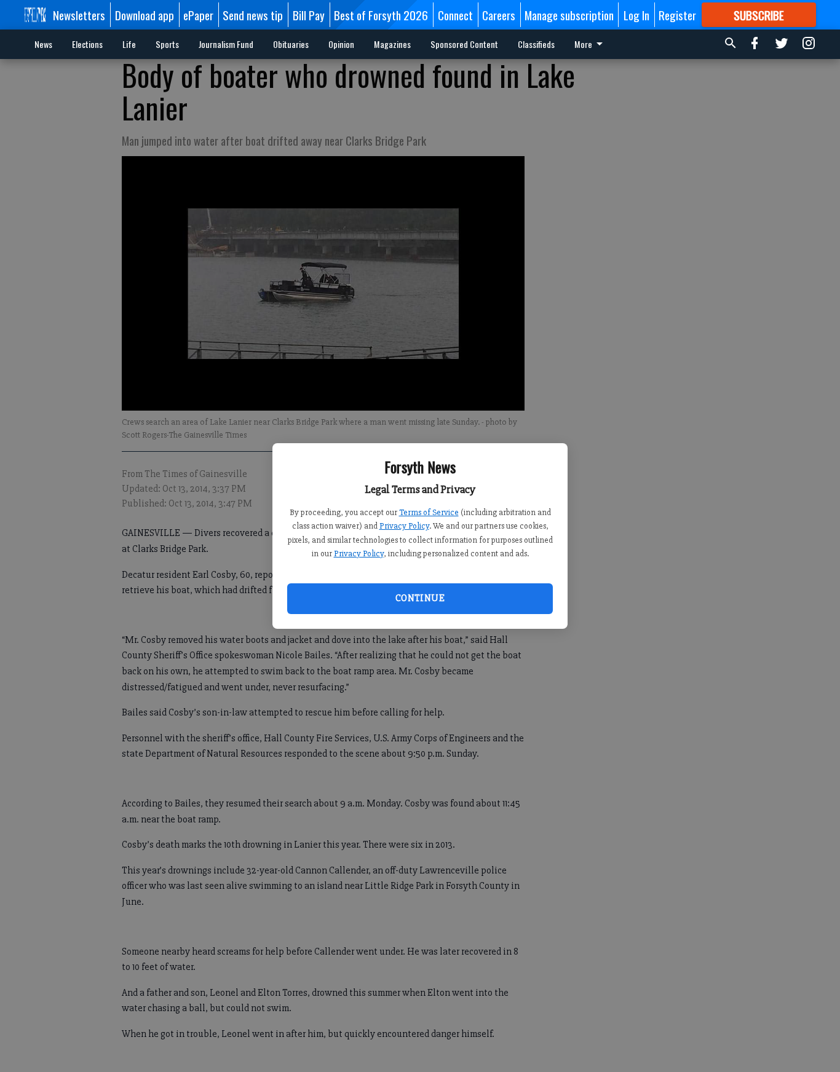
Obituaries (291, 43)
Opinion (341, 43)
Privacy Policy (404, 526)
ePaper (198, 15)
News (43, 43)
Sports (167, 43)
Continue (420, 598)
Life (129, 43)
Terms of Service (429, 512)
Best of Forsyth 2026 (381, 15)
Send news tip (253, 15)
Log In (636, 15)
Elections (87, 43)
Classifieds (536, 43)
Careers (498, 15)
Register (677, 15)
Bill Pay (309, 15)
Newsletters (79, 15)
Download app (144, 15)
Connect (455, 15)
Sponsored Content (464, 43)
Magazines (392, 43)
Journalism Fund (226, 43)
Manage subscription (569, 15)
